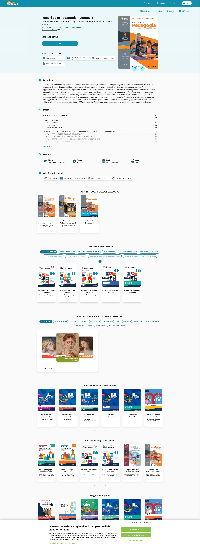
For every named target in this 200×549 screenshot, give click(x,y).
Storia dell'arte (120, 325)
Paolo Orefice (76, 27)
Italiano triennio (108, 321)
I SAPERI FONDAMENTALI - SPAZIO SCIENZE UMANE (140, 256)
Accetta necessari (136, 535)
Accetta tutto (136, 529)
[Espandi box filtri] (100, 261)
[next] (104, 430)
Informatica (83, 321)
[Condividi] (142, 68)
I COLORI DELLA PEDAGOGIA (128, 252)
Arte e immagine (46, 321)
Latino (118, 321)
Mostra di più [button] (48, 147)
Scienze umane (100, 325)
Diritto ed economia (60, 321)
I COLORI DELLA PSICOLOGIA (149, 252)
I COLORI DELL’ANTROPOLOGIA (75, 256)
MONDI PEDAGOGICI (109, 252)
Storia (110, 325)
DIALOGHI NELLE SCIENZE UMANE (88, 252)
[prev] (96, 430)
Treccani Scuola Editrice (49, 30)
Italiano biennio (95, 321)
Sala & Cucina (138, 321)
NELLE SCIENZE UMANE (49, 252)
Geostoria (73, 321)
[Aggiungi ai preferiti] (134, 68)
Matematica (127, 321)
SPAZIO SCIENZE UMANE (67, 252)
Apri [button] (59, 43)
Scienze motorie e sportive (83, 325)
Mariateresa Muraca (49, 27)
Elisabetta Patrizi (64, 27)
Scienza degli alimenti (152, 321)
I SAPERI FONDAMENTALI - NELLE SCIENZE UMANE (104, 256)
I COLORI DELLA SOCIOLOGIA (53, 256)
